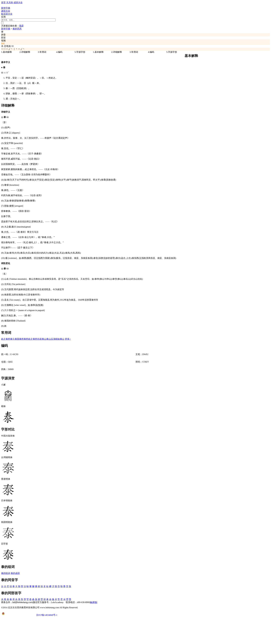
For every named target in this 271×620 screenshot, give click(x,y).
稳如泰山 (59, 339)
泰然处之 (28, 339)
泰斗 (12, 339)
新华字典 (5, 29)
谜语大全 (5, 11)
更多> (68, 339)
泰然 (21, 339)
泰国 (17, 339)
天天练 (9, 2)
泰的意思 (17, 29)
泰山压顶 (50, 339)
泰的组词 (5, 573)
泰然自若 (37, 339)
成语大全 (18, 2)
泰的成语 (15, 573)
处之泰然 (5, 339)
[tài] (3, 43)
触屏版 (93, 602)
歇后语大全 (6, 14)
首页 (3, 2)
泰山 (44, 339)
